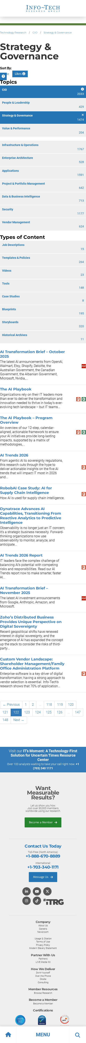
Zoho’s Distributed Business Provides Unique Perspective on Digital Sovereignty (31, 621)
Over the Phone (43, 975)
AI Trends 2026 (14, 455)
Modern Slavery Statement (43, 948)
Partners (43, 958)
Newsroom (43, 931)
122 (16, 712)
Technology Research (13, 32)
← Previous (11, 705)
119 (60, 705)
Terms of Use (43, 941)
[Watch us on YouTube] (36, 891)
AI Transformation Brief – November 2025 (24, 590)
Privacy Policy (43, 945)
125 (49, 712)
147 (78, 712)
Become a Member (41, 822)
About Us (43, 925)
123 (27, 712)
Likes (18, 74)
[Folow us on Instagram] (26, 901)
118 (49, 705)
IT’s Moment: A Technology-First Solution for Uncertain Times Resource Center (44, 755)
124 (38, 712)
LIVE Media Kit (43, 962)
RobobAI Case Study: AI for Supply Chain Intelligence (26, 490)
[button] (43, 1034)
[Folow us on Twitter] (47, 891)
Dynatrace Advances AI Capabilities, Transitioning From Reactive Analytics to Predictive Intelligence (30, 516)
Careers (43, 928)
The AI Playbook (16, 389)
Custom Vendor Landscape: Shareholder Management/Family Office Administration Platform (32, 663)
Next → (18, 720)
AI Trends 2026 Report (21, 555)
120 (71, 705)
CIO (35, 32)
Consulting (43, 982)
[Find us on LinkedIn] (26, 891)
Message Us (41, 877)
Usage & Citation (43, 938)
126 (59, 712)
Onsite (43, 979)
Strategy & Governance (58, 32)
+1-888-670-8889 (43, 856)
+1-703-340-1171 (42, 867)
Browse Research (43, 992)
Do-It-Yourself (43, 972)
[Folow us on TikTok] (37, 901)
